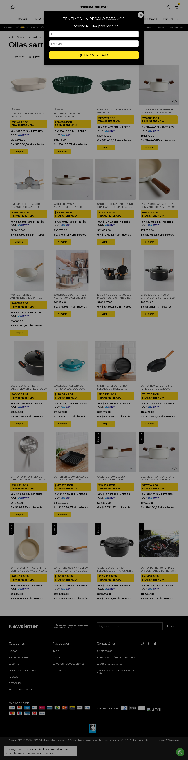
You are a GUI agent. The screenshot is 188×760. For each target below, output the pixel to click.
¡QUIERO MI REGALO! (94, 55)
